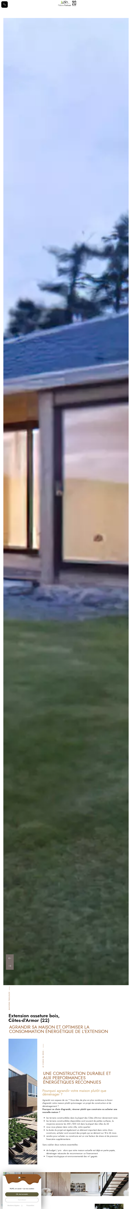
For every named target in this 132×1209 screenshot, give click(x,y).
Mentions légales (13, 1205)
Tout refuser (22, 1200)
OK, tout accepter (22, 1194)
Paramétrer (30, 1205)
